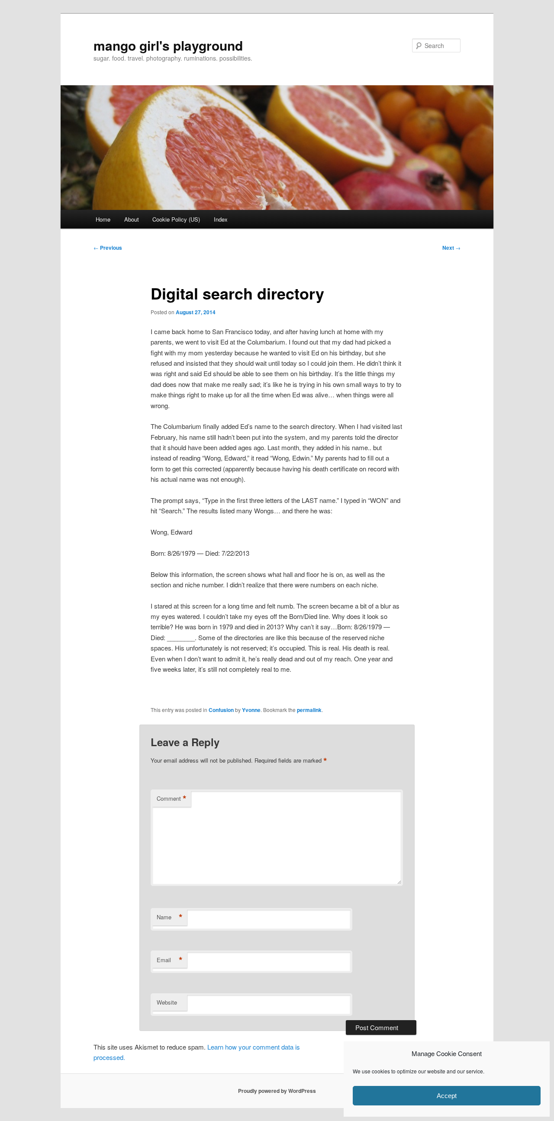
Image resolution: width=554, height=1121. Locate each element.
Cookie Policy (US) (176, 219)
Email (170, 960)
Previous (107, 247)
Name (170, 917)
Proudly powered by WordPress (277, 1091)
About (131, 219)
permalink (309, 710)
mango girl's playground (168, 45)
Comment (172, 798)
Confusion (221, 710)
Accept (447, 1095)
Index (221, 219)
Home (103, 219)
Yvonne (251, 710)
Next (451, 247)
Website (167, 1002)
